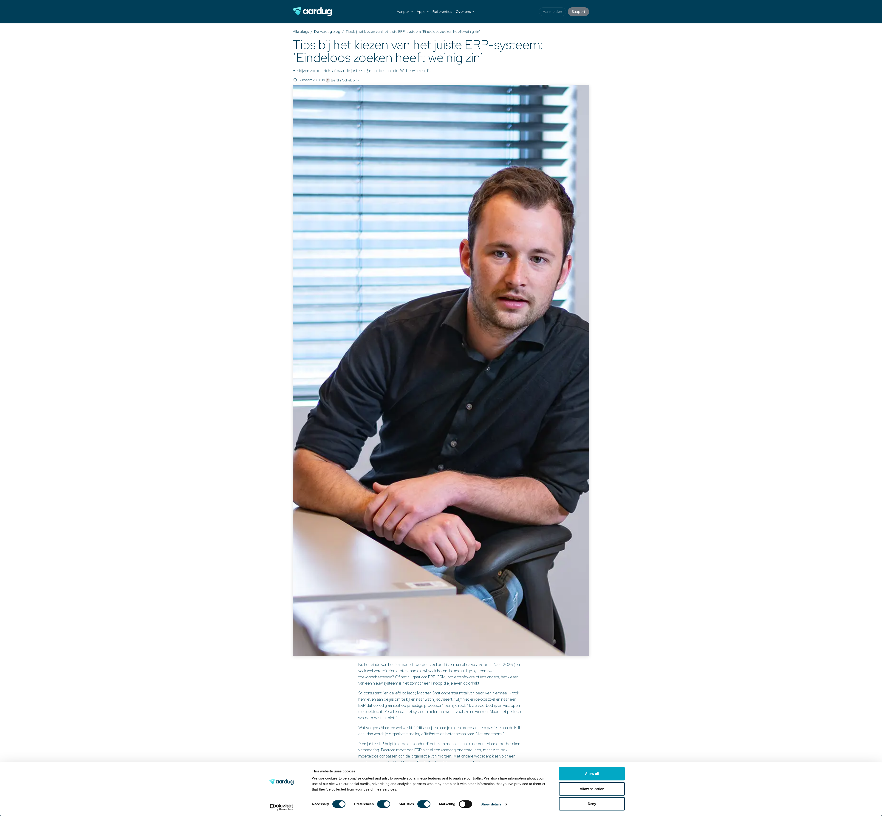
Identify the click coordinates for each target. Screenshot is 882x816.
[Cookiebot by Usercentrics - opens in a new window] (281, 807)
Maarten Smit (428, 693)
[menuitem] (405, 11)
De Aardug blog (327, 31)
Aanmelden (552, 11)
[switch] (383, 804)
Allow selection (592, 789)
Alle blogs (301, 31)
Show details (491, 804)
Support (578, 11)
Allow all (592, 774)
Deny (592, 804)
